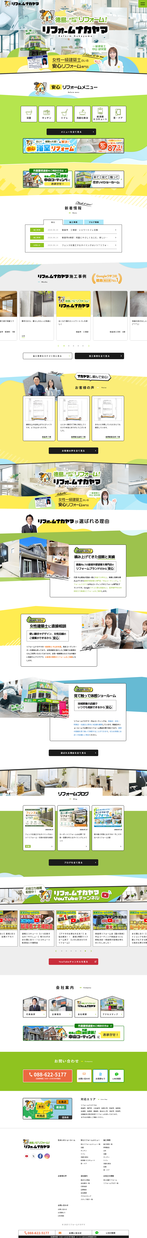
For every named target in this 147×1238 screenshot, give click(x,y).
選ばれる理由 (85, 1180)
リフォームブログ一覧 (110, 1183)
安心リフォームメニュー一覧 (90, 1144)
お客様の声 (62, 1176)
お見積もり (61, 1212)
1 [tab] (115, 67)
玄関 (104, 1167)
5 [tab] (83, 345)
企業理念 (84, 1190)
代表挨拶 (84, 1186)
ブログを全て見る (73, 862)
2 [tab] (119, 67)
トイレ (83, 1154)
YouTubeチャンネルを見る (73, 961)
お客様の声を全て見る (73, 450)
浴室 (82, 1147)
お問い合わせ (62, 1209)
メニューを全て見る (71, 131)
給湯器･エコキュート (88, 1160)
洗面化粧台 (84, 1157)
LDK (104, 1151)
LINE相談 (61, 1216)
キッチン (84, 1151)
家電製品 (106, 1147)
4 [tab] (78, 345)
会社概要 (84, 1193)
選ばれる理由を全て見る (73, 752)
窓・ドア (84, 1163)
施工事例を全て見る (99, 356)
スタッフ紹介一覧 (87, 1199)
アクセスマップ (86, 1196)
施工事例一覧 (107, 1144)
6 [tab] (85, 951)
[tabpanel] (73, 37)
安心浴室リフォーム (110, 1180)
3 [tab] (73, 345)
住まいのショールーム (66, 1140)
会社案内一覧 (85, 1183)
